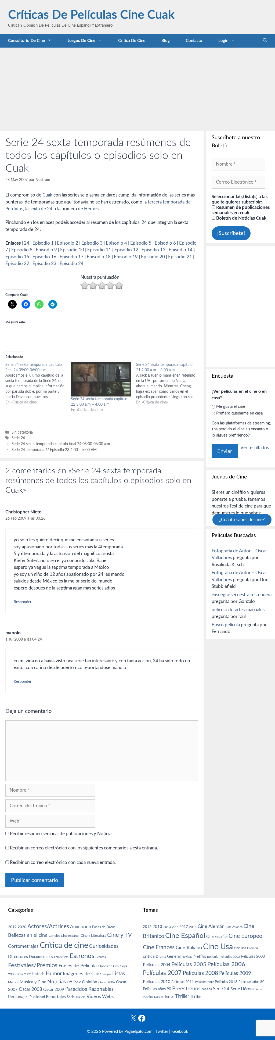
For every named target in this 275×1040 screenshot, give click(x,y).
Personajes (18, 997)
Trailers (80, 997)
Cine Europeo (245, 936)
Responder (22, 602)
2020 (22, 927)
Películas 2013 (226, 982)
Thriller (182, 996)
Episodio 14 (181, 250)
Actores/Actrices (48, 926)
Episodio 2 (67, 243)
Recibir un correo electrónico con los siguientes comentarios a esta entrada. (84, 848)
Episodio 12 (126, 250)
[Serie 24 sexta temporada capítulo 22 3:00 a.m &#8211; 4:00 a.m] (101, 379)
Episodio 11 (99, 250)
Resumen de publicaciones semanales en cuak (241, 210)
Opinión (89, 982)
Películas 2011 (182, 982)
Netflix (199, 956)
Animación (80, 926)
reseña (207, 989)
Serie (71, 997)
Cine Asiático (234, 926)
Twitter (161, 1032)
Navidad (187, 956)
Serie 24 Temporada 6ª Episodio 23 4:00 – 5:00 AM (54, 450)
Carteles (54, 935)
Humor (54, 973)
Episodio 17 (72, 257)
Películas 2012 (204, 982)
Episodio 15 (17, 257)
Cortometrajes (23, 946)
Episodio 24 (72, 263)
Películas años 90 (157, 989)
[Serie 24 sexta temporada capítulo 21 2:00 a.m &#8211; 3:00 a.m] (169, 383)
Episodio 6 (165, 243)
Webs (108, 997)
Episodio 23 (44, 263)
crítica (149, 956)
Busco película (226, 625)
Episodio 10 (72, 250)
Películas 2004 (156, 965)
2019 (12, 927)
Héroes (91, 208)
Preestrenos (186, 988)
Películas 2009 (235, 973)
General (174, 957)
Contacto (194, 41)
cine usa (240, 948)
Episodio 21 (180, 257)
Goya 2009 (24, 974)
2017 (183, 927)
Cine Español (70, 935)
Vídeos (93, 996)
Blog (165, 41)
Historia (38, 974)
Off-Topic (74, 982)
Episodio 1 (43, 243)
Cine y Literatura (93, 936)
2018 (193, 926)
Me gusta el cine (230, 407)
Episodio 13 (153, 250)
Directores (18, 957)
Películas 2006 (226, 964)
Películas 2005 (188, 964)
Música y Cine (33, 982)
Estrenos (82, 956)
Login (223, 41)
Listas (118, 973)
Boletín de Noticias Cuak (240, 218)
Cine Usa (218, 947)
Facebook (179, 1032)
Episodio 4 (116, 243)
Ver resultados (254, 447)
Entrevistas (61, 957)
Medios (13, 982)
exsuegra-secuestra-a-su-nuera (242, 594)
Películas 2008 (200, 973)
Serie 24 (18, 438)
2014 (175, 926)
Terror (169, 997)
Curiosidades (103, 946)
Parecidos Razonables (89, 989)
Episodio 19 (126, 257)
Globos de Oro (108, 966)
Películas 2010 (156, 982)
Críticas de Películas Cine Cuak (91, 15)
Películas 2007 (162, 973)
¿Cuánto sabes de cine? (242, 519)
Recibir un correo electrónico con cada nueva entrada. (63, 862)
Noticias (56, 981)
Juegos (106, 974)
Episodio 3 (92, 243)
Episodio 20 (153, 257)
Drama (161, 957)
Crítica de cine (131, 41)
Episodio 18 (99, 257)
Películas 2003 (253, 957)
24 (26, 243)
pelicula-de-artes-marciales (238, 609)
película (212, 957)
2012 (147, 927)
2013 (157, 927)
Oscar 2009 (53, 990)
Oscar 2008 (30, 989)
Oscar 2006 (106, 982)
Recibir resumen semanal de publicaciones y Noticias (61, 833)
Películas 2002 (229, 956)
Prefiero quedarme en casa (239, 413)
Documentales (41, 957)
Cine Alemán (211, 926)
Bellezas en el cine (28, 935)
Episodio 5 (140, 243)
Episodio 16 (44, 257)
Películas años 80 (251, 982)
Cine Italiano (189, 947)
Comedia (252, 948)
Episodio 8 (21, 250)
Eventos (100, 957)
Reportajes (56, 997)
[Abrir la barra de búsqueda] (265, 41)
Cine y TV (119, 935)
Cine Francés (159, 947)
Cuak (47, 195)
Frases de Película (78, 965)
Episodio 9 (46, 250)
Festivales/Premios (32, 965)
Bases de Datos (103, 927)
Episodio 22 (17, 263)
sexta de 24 (41, 208)
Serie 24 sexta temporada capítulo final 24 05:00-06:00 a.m (61, 444)
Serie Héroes (242, 989)
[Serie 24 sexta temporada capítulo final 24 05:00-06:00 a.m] (38, 383)
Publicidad (37, 997)
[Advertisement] (137, 88)
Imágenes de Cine (82, 973)
